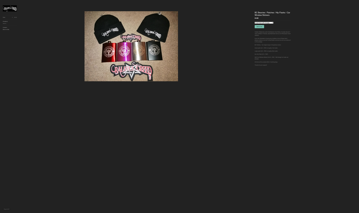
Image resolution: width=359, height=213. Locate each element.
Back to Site (6, 29)
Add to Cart (259, 26)
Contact (5, 27)
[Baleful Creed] (10, 8)
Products (5, 21)
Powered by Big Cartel (6, 209)
